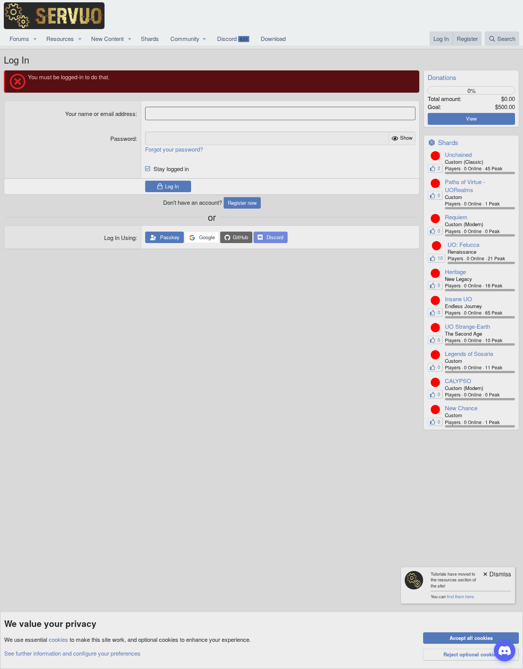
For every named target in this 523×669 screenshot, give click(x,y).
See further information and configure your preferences (72, 653)
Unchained (458, 154)
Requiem (456, 217)
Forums (19, 38)
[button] (35, 38)
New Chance (461, 408)
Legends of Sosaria (469, 353)
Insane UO (458, 299)
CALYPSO (458, 381)
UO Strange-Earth (467, 326)
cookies (58, 639)
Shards (150, 38)
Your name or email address (100, 113)
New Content (107, 38)
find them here (460, 596)
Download (273, 38)
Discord (232, 38)
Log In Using (120, 237)
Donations (442, 77)
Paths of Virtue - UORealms (465, 186)
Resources (60, 38)
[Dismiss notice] (497, 574)
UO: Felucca (463, 244)
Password (123, 138)
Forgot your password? (174, 149)
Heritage (455, 272)
